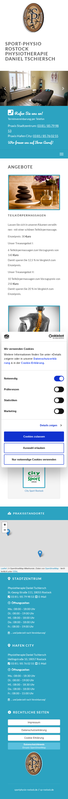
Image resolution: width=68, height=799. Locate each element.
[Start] (34, 763)
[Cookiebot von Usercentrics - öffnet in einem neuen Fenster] (49, 336)
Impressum (34, 722)
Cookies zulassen (34, 436)
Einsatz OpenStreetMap (34, 746)
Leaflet (4, 568)
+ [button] (5, 524)
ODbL (15, 571)
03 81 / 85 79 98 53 (22, 596)
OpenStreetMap (52, 568)
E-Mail (42, 596)
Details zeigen (48, 425)
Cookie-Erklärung (32, 362)
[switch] (59, 389)
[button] (5, 88)
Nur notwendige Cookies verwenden (34, 459)
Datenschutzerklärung (34, 730)
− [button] (5, 530)
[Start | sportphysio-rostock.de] (34, 17)
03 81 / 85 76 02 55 (45, 136)
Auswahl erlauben (34, 447)
